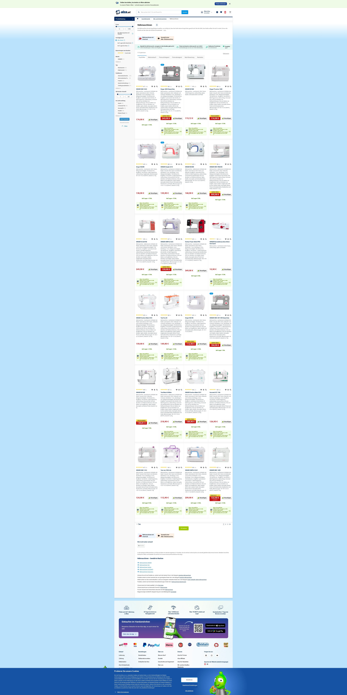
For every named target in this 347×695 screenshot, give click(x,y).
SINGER (120, 59)
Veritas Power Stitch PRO (192, 242)
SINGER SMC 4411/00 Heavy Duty (219, 318)
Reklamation (122, 661)
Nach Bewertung (189, 57)
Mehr (164, 30)
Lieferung (122, 655)
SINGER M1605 (140, 392)
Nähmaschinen (174, 19)
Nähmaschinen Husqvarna (146, 571)
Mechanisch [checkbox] (121, 67)
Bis (132, 26)
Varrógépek (173, 591)
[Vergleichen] (157, 86)
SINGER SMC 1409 (215, 470)
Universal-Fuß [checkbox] (121, 105)
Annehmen (189, 680)
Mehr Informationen (123, 692)
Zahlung (121, 658)
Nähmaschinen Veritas (145, 567)
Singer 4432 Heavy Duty (168, 89)
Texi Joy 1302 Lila (166, 470)
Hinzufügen (154, 119)
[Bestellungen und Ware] (217, 12)
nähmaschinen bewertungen (179, 581)
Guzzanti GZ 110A (215, 392)
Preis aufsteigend (164, 57)
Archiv (142, 545)
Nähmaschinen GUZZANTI (146, 569)
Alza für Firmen (182, 655)
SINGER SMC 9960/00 (216, 167)
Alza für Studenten (183, 661)
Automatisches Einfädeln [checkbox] (123, 75)
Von (116, 26)
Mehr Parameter (124, 119)
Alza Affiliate (181, 658)
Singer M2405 (140, 167)
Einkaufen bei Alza (143, 661)
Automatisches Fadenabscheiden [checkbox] (123, 78)
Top (139, 524)
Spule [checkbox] (119, 103)
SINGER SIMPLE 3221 (191, 470)
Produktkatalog (120, 19)
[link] (124, 126)
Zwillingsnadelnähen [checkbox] (123, 85)
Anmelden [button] (206, 13)
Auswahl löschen (124, 122)
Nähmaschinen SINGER (146, 562)
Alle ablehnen (189, 691)
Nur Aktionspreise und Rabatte (123, 33)
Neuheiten (200, 57)
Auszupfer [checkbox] (121, 108)
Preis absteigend (177, 57)
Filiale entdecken (221, 4)
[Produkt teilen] (156, 24)
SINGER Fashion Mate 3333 (144, 318)
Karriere (160, 668)
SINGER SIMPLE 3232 (167, 242)
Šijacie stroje (164, 587)
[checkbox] (124, 33)
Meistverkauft (152, 57)
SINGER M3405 (189, 167)
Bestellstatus (142, 655)
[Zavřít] (229, 3)
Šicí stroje (160, 585)
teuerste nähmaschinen (186, 577)
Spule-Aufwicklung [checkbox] (123, 83)
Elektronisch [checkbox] (121, 70)
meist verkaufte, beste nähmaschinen (197, 579)
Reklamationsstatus (144, 658)
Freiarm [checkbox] (120, 80)
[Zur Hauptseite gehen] (123, 12)
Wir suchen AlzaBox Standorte (183, 666)
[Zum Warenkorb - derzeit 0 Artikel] (230, 12)
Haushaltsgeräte (146, 19)
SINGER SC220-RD (141, 242)
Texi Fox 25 (164, 318)
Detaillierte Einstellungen (190, 685)
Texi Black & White (166, 392)
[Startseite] (137, 19)
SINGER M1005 (189, 89)
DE (207, 664)
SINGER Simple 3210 (167, 167)
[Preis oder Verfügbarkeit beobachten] (154, 86)
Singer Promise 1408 (216, 89)
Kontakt (160, 658)
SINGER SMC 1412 (141, 470)
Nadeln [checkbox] (120, 110)
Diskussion (226, 53)
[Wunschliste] (221, 12)
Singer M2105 (189, 318)
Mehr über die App (128, 634)
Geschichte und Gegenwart (166, 661)
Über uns (160, 665)
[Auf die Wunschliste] (152, 86)
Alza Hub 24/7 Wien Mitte (126, 668)
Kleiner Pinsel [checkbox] (121, 113)
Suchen (185, 12)
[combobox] (159, 12)
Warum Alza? (162, 655)
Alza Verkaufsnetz (124, 665)
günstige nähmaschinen (185, 575)
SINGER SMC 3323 (141, 89)
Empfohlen (142, 57)
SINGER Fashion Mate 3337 (193, 392)
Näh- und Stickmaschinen (160, 19)
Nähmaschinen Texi (145, 565)
